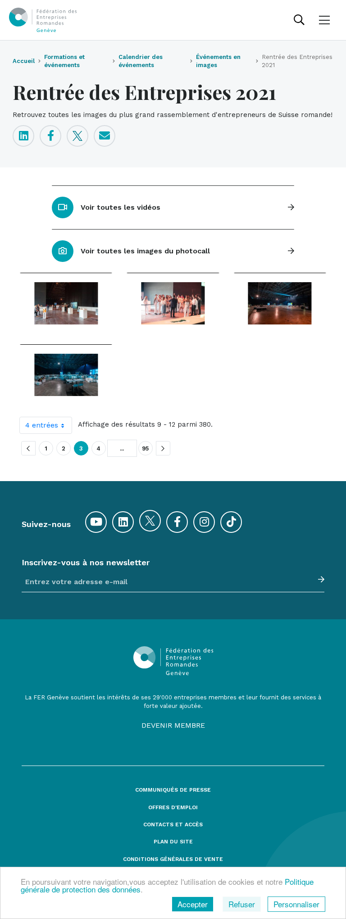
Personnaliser (296, 904)
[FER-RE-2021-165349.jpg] (172, 303)
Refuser (241, 904)
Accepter (193, 904)
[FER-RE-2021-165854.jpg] (66, 374)
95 (145, 448)
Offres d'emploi (173, 808)
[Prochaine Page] (163, 448)
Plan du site (173, 842)
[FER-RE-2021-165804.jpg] (280, 303)
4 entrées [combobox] (41, 425)
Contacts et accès (173, 825)
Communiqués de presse (173, 790)
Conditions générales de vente (173, 859)
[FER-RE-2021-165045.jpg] (66, 303)
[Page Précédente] (28, 448)
